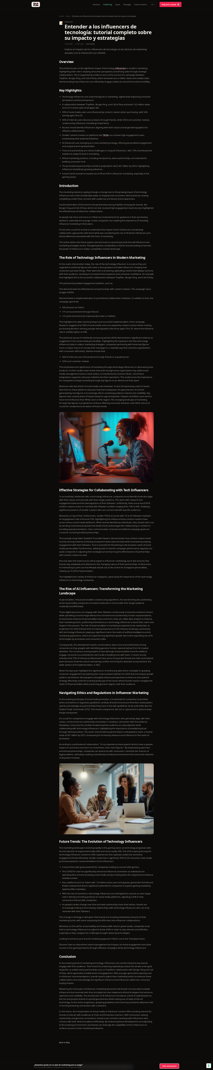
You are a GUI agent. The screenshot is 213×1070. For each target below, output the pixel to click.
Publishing (107, 4)
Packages (127, 4)
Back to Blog (64, 1042)
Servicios (96, 4)
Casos (117, 4)
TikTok (106, 135)
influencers (120, 68)
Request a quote (170, 4)
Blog (67, 16)
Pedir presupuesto (169, 1066)
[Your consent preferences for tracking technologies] (208, 1065)
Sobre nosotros (140, 4)
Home (61, 16)
